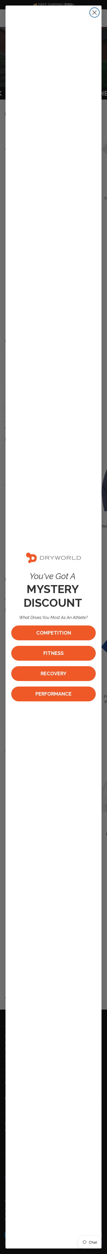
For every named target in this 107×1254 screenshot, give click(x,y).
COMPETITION (53, 633)
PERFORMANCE (53, 694)
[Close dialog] (94, 12)
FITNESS (53, 653)
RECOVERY (53, 673)
